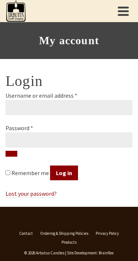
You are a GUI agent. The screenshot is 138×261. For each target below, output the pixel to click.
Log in (64, 173)
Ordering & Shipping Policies (64, 233)
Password (19, 128)
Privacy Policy (107, 233)
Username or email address (41, 95)
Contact (26, 233)
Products (69, 242)
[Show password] (11, 154)
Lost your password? (31, 193)
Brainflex (106, 252)
